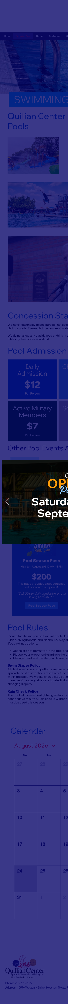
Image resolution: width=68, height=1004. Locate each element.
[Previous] (7, 502)
